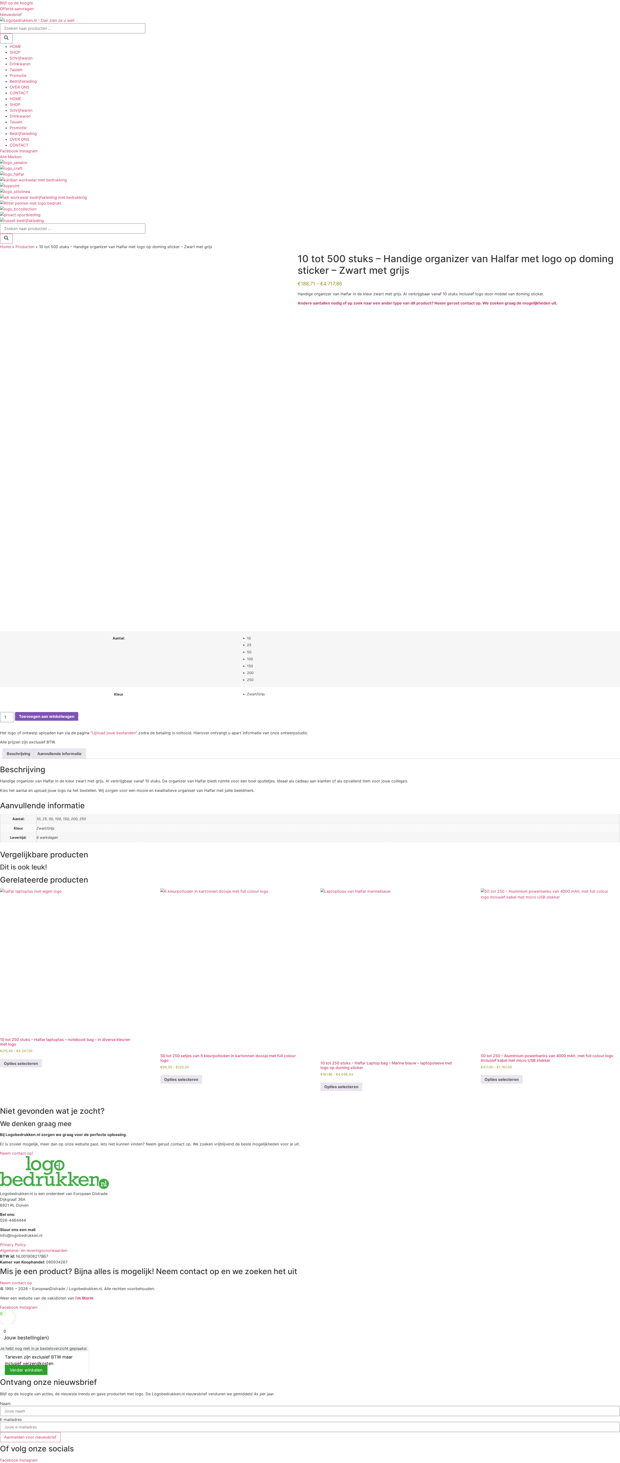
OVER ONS (19, 87)
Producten (25, 246)
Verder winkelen (26, 1370)
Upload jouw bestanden (114, 732)
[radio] (431, 638)
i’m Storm (84, 1298)
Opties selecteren (21, 1063)
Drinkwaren (20, 63)
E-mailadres (11, 1419)
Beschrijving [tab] (18, 753)
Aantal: (119, 638)
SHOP (15, 52)
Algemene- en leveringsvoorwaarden (33, 1250)
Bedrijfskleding (23, 81)
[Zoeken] (6, 38)
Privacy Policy (13, 1244)
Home (5, 246)
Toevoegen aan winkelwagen (46, 716)
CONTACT (19, 92)
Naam (5, 1403)
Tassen (16, 69)
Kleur (118, 694)
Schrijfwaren (21, 58)
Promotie (18, 75)
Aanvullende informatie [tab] (59, 753)
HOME (15, 46)
